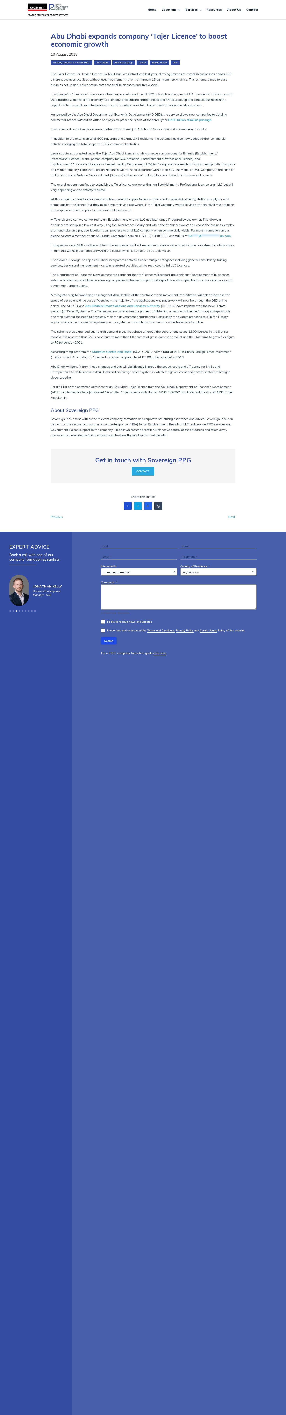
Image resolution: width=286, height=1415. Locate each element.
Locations (169, 9)
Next (231, 517)
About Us (234, 9)
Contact (252, 9)
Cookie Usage (208, 630)
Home (152, 9)
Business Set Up (124, 62)
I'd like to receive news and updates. (130, 621)
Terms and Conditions (161, 630)
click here (159, 653)
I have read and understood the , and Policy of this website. (176, 630)
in (148, 506)
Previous (57, 517)
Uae (175, 62)
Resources (214, 9)
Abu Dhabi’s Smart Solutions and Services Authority (122, 306)
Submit (108, 641)
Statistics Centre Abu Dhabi (112, 352)
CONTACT (143, 471)
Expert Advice (159, 62)
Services (191, 9)
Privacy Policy (185, 630)
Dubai (142, 62)
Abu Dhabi (102, 62)
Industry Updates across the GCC (71, 62)
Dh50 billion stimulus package (189, 120)
